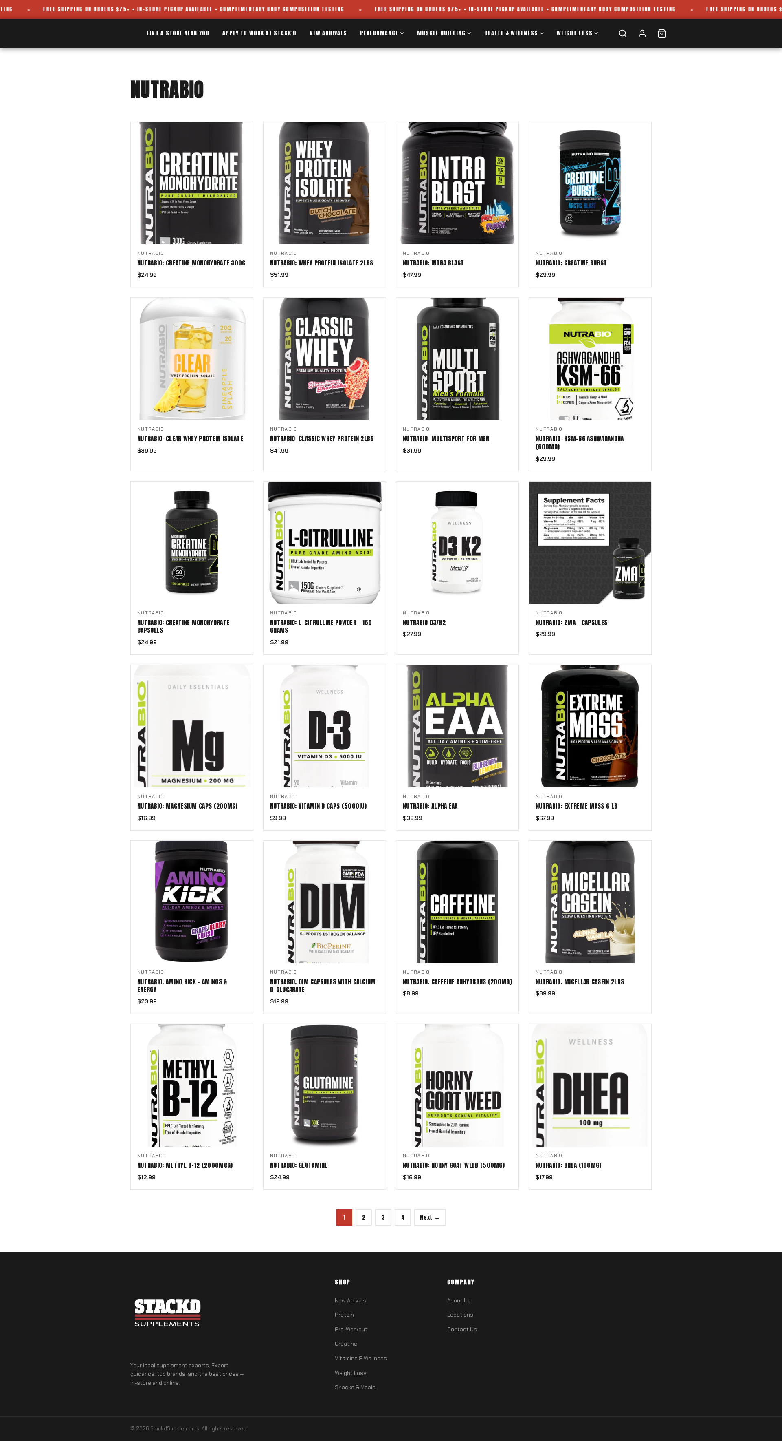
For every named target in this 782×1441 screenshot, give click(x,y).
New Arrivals (328, 33)
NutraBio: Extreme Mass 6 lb (576, 806)
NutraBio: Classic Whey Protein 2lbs (322, 439)
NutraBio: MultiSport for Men (446, 439)
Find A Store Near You (178, 33)
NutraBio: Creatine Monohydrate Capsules (183, 627)
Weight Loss (575, 33)
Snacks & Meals (355, 1387)
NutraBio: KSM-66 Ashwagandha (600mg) (580, 443)
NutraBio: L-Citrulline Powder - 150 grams (321, 627)
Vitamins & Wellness (361, 1358)
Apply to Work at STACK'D (259, 33)
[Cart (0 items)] (662, 33)
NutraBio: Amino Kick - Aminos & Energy (182, 986)
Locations (460, 1314)
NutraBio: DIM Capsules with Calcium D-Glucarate (323, 986)
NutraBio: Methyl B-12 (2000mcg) (185, 1165)
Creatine (346, 1343)
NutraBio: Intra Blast (433, 263)
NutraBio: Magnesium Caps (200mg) (187, 806)
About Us (459, 1300)
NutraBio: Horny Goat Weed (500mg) (454, 1165)
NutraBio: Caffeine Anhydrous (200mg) (457, 982)
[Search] (623, 33)
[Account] (642, 33)
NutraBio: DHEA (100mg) (569, 1165)
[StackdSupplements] (167, 1314)
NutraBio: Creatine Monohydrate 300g (191, 263)
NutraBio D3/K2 (424, 623)
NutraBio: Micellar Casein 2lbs (580, 982)
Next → (430, 1217)
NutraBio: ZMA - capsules (571, 623)
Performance (379, 33)
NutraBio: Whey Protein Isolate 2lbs (321, 263)
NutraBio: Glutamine (299, 1165)
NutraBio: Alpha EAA (430, 806)
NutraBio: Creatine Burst (571, 263)
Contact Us (462, 1329)
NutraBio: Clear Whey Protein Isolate (190, 439)
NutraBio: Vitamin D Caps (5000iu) (318, 806)
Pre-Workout (351, 1329)
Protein (344, 1314)
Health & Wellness (511, 33)
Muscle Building (441, 33)
